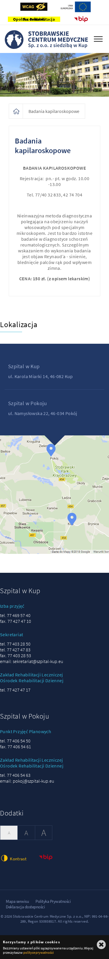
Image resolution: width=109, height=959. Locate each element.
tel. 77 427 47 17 (15, 690)
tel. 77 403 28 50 (15, 644)
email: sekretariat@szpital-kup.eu (31, 661)
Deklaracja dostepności (25, 907)
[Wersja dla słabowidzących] (34, 7)
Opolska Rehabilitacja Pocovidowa (34, 19)
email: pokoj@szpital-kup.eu (27, 781)
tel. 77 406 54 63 (15, 775)
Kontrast (17, 858)
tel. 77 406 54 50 (15, 741)
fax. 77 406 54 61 (15, 746)
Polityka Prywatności (53, 901)
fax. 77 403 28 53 (15, 655)
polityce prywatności (38, 952)
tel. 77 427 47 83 (15, 650)
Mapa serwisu (17, 901)
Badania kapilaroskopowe (53, 111)
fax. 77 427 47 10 (15, 621)
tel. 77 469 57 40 (15, 615)
